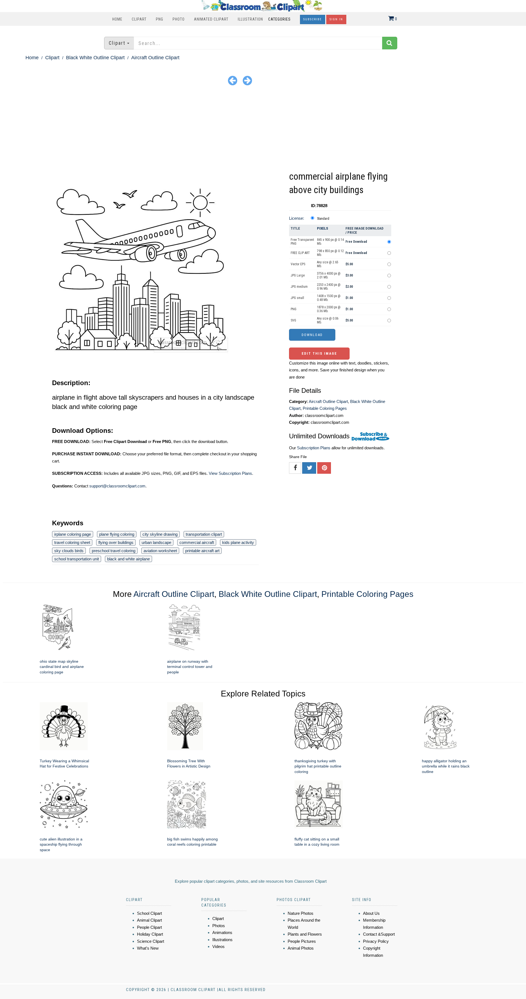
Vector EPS (298, 264)
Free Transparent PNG (302, 241)
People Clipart (149, 927)
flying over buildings (115, 542)
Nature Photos (300, 913)
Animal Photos (301, 948)
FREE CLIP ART (300, 253)
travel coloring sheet (72, 542)
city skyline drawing (160, 534)
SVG (293, 320)
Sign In (336, 19)
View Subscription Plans (230, 473)
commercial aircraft (196, 542)
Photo (179, 19)
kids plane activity (238, 542)
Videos (218, 946)
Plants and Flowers (305, 934)
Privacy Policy (376, 941)
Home (117, 19)
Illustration (250, 19)
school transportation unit (76, 559)
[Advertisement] (263, 128)
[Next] (247, 80)
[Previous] (232, 80)
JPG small (297, 298)
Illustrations (222, 939)
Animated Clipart (211, 19)
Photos (218, 925)
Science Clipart (150, 941)
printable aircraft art (202, 550)
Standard (323, 219)
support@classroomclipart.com (117, 486)
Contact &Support (379, 934)
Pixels (322, 228)
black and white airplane (128, 559)
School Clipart (149, 913)
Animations (222, 932)
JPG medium (299, 287)
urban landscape (156, 542)
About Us (371, 913)
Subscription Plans (313, 447)
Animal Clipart (149, 920)
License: (296, 218)
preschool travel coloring (113, 550)
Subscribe (312, 19)
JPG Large (298, 275)
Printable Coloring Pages (325, 408)
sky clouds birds (69, 550)
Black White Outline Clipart (95, 57)
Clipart (139, 19)
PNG (159, 19)
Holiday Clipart (150, 934)
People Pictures (302, 941)
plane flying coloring (116, 534)
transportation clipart (204, 534)
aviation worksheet (160, 550)
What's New (148, 948)
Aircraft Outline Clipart (155, 57)
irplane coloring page (72, 534)
